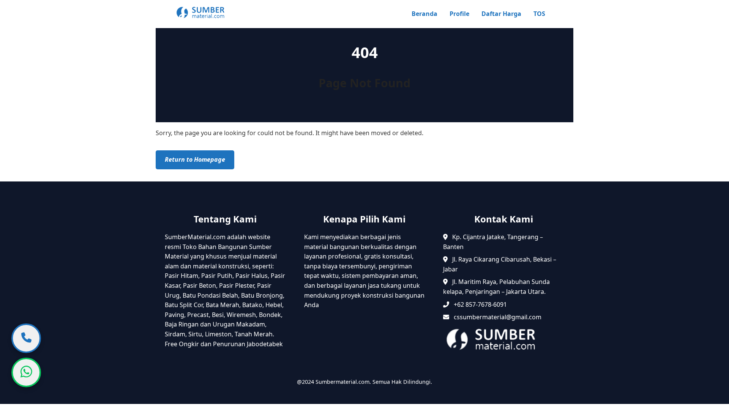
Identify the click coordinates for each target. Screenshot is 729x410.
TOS (539, 13)
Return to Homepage (195, 159)
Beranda (424, 13)
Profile (459, 13)
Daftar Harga (501, 13)
